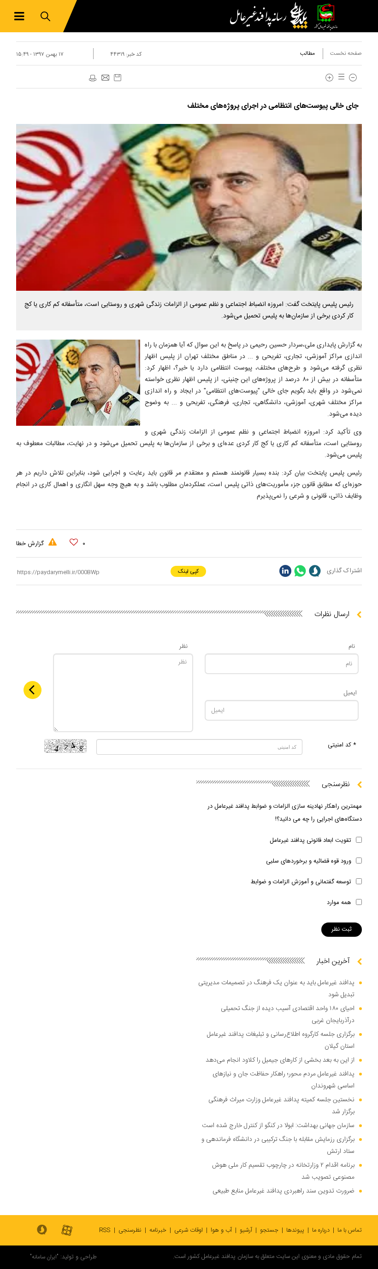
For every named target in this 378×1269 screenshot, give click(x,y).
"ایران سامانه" (44, 1257)
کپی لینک (188, 571)
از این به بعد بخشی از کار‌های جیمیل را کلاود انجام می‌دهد (280, 1060)
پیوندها (295, 1230)
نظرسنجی (130, 1230)
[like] (74, 542)
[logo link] (271, 16)
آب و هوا (221, 1230)
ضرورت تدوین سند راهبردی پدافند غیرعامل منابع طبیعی (283, 1191)
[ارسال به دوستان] (105, 78)
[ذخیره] (117, 77)
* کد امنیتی (342, 745)
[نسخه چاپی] (92, 78)
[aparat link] (67, 1231)
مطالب (307, 53)
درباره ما (321, 1230)
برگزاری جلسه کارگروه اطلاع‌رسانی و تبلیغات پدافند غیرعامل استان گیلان (280, 1040)
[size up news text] (329, 78)
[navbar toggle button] (19, 16)
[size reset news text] (339, 78)
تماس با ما (349, 1230)
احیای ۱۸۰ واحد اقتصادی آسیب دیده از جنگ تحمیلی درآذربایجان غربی (287, 1014)
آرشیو (246, 1230)
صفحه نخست (346, 53)
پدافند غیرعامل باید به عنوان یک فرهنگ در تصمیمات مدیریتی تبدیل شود (276, 988)
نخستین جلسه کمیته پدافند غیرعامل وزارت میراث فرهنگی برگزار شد (281, 1105)
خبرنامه (157, 1230)
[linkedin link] (285, 571)
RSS (105, 1230)
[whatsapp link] (300, 571)
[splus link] (315, 571)
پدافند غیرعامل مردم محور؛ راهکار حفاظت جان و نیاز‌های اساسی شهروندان (283, 1080)
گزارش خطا (31, 544)
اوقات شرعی (188, 1230)
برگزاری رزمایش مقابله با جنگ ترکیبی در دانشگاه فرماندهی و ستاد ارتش (277, 1145)
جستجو (269, 1230)
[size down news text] (353, 78)
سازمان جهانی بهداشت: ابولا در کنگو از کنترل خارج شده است (278, 1125)
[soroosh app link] (42, 1230)
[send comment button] (32, 690)
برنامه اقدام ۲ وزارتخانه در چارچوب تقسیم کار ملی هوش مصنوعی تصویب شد (283, 1171)
